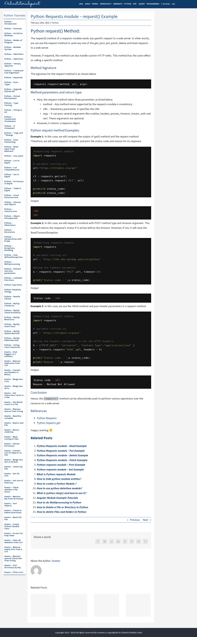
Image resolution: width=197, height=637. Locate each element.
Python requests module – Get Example (60, 469)
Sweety (56, 560)
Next (145, 520)
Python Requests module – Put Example (61, 450)
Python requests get (48, 423)
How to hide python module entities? (59, 479)
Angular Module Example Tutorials (57, 498)
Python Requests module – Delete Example (62, 455)
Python (55, 22)
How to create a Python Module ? (56, 483)
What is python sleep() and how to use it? (61, 493)
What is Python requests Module (56, 474)
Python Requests (47, 418)
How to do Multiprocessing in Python (59, 502)
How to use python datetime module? (59, 488)
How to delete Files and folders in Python (61, 512)
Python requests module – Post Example (61, 464)
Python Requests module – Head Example (62, 446)
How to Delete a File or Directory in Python (62, 507)
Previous (135, 520)
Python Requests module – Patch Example (62, 460)
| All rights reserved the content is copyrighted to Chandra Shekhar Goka (108, 632)
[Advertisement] (176, 65)
